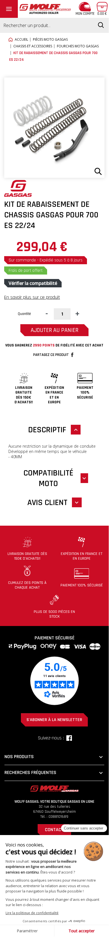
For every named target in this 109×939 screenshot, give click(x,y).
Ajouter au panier (54, 330)
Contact (54, 829)
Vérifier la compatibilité (33, 283)
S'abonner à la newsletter (54, 720)
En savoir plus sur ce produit (32, 297)
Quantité (24, 313)
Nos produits (54, 757)
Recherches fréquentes (54, 773)
